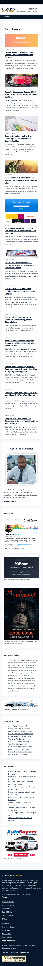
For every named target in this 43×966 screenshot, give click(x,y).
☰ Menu (5, 2)
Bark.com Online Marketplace (19, 741)
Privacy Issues (7, 937)
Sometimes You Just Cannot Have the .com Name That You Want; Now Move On (21, 395)
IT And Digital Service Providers (20, 752)
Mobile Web (6, 934)
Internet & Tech (8, 905)
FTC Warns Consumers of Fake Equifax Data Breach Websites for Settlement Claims (19, 265)
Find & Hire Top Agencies (17, 754)
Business (5, 924)
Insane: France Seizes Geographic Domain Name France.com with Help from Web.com (20, 343)
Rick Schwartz (24, 675)
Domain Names (8, 902)
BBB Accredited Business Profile (20, 731)
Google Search (7, 909)
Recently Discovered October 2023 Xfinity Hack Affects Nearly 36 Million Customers (21, 94)
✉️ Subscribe (25, 952)
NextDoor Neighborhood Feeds (20, 747)
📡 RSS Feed (14, 952)
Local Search (7, 930)
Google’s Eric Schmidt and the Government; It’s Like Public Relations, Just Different (21, 421)
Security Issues (8, 915)
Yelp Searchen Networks (17, 744)
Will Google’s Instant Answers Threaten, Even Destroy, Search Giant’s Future (18, 319)
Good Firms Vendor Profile (18, 726)
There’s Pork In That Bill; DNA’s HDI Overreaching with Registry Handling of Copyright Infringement (21, 369)
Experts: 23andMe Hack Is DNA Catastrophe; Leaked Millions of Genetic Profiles (18, 138)
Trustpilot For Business (16, 739)
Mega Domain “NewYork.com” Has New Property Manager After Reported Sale (21, 180)
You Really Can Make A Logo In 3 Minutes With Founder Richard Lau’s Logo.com (20, 230)
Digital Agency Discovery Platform (21, 736)
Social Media (7, 912)
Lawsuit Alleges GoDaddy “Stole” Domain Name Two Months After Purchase (19, 54)
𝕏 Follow (5, 952)
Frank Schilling (30, 667)
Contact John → (10, 502)
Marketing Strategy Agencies (19, 749)
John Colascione (13, 691)
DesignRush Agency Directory (19, 729)
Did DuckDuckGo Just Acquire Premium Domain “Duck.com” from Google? (20, 291)
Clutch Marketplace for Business (20, 734)
